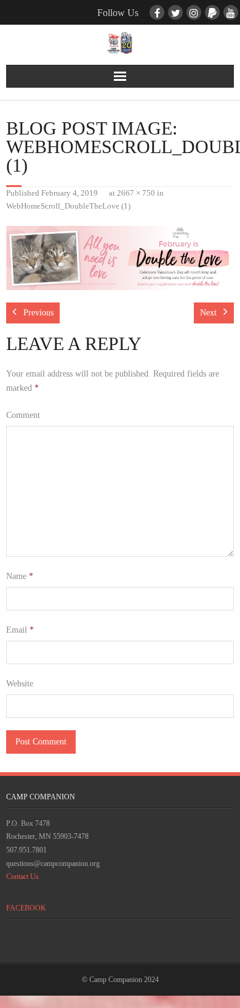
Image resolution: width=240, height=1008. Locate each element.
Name (19, 576)
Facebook (26, 908)
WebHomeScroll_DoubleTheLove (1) (68, 206)
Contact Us (22, 876)
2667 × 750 (136, 193)
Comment (23, 415)
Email (20, 630)
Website (19, 683)
